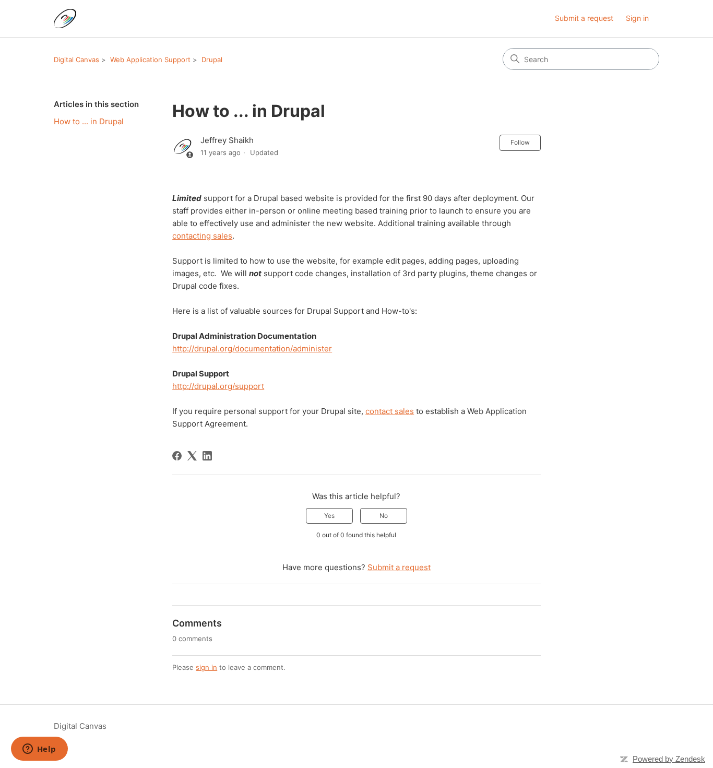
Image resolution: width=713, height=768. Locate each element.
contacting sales (202, 236)
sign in (206, 667)
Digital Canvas (76, 59)
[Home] (65, 18)
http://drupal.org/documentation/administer (252, 348)
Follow (520, 142)
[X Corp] (192, 455)
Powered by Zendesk (669, 758)
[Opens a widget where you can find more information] (39, 750)
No (383, 515)
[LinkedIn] (207, 455)
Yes (329, 515)
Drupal (211, 59)
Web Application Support (150, 59)
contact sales (389, 411)
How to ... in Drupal (89, 121)
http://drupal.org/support (218, 386)
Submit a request (584, 18)
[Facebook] (177, 455)
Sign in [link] (637, 18)
